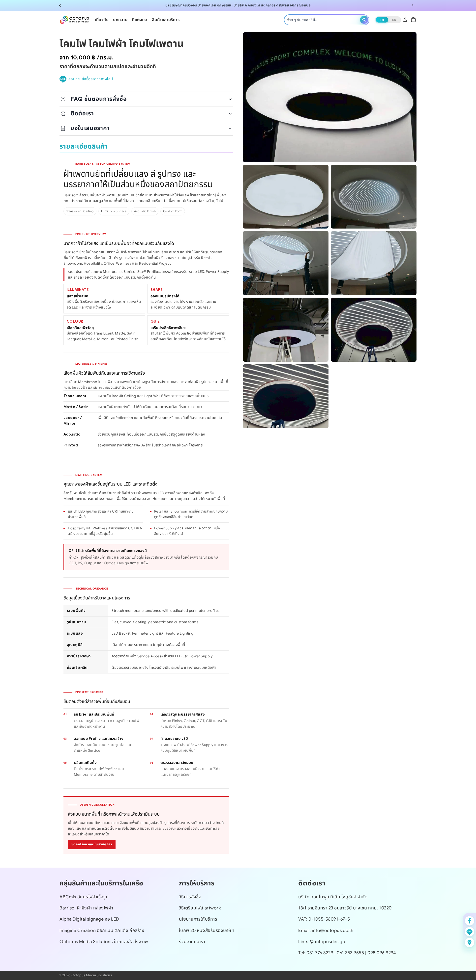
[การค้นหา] (364, 20)
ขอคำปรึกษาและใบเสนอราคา (91, 844)
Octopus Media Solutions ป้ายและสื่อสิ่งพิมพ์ (104, 941)
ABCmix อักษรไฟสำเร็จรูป (84, 896)
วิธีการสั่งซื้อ (190, 896)
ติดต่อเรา (82, 113)
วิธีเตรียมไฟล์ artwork (200, 908)
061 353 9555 (351, 952)
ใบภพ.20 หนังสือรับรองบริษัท (207, 930)
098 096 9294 (381, 952)
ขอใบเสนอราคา (90, 128)
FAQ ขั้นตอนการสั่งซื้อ (99, 98)
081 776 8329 (319, 952)
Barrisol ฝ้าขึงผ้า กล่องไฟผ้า (86, 908)
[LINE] (469, 931)
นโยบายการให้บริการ (198, 919)
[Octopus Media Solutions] (74, 19)
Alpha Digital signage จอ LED (89, 919)
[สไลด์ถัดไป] (412, 5)
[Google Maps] (469, 942)
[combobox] (322, 19)
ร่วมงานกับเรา (192, 941)
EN (394, 19)
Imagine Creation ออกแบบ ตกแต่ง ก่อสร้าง (102, 930)
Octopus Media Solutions (91, 975)
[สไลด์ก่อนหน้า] (60, 5)
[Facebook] (469, 921)
